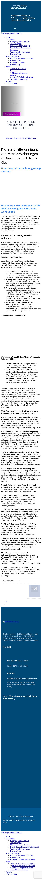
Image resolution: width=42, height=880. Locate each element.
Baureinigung (15, 60)
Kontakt (9, 81)
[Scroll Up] (1, 878)
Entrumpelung (15, 54)
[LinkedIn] (6, 604)
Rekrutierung (12, 83)
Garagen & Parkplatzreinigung (21, 77)
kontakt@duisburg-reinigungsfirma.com (19, 7)
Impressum (29, 816)
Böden (8, 67)
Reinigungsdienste (12, 56)
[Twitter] (6, 602)
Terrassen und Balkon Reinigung (22, 864)
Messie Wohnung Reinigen (20, 46)
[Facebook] (15, 28)
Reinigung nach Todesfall (19, 42)
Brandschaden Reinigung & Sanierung (24, 847)
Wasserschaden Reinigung (20, 52)
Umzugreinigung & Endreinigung (17, 63)
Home (8, 37)
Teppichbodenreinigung (19, 79)
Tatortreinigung (16, 44)
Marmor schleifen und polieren (23, 866)
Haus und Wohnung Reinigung (21, 58)
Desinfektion (10, 39)
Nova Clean (19, 816)
